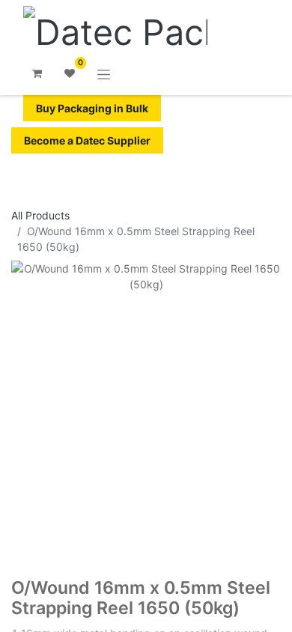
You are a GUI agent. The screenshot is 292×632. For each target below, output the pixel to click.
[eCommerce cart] (36, 73)
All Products (40, 215)
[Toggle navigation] (103, 73)
